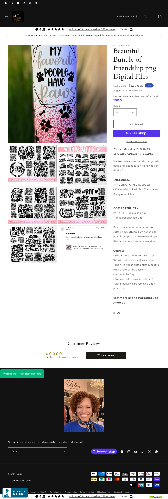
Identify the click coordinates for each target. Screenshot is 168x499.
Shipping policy (104, 492)
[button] (6, 16)
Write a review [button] (106, 355)
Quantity (117, 106)
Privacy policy (71, 492)
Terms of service (87, 492)
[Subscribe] (63, 451)
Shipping (117, 90)
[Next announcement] (161, 36)
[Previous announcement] (6, 36)
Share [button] (120, 312)
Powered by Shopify (38, 492)
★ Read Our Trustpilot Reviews (22, 373)
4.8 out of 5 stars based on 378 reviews (92, 29)
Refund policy (56, 492)
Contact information (123, 492)
